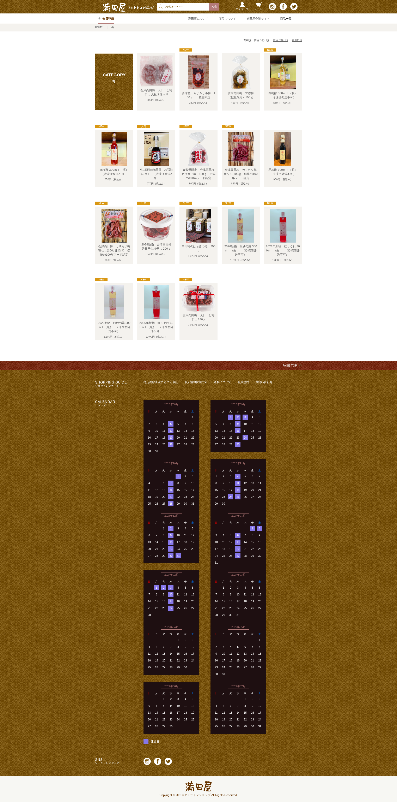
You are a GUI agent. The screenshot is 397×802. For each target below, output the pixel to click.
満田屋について (198, 18)
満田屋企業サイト (258, 18)
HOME (99, 27)
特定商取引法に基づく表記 (160, 382)
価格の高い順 (280, 40)
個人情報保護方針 (196, 382)
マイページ (242, 9)
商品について (227, 18)
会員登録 (108, 18)
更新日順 (297, 40)
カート (258, 9)
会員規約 (243, 382)
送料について (222, 382)
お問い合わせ (264, 382)
